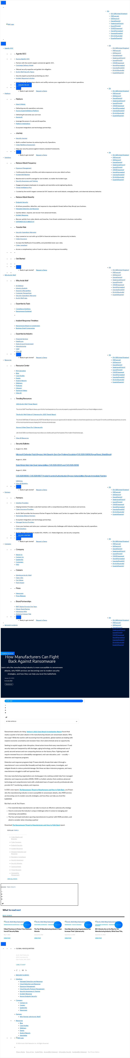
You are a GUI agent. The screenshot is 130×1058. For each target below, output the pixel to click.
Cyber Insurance (16, 842)
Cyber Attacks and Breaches (16, 838)
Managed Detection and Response (18, 853)
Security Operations (76, 924)
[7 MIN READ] (18, 922)
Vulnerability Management (15, 874)
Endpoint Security (16, 845)
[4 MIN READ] (79, 922)
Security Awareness (17, 860)
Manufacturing (9, 684)
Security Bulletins (16, 863)
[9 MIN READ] (48, 922)
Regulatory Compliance (18, 857)
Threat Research (16, 870)
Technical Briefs (16, 866)
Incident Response (17, 848)
